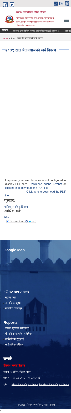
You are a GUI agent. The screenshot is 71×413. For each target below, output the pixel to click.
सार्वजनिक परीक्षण (14, 344)
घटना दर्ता (10, 297)
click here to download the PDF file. (26, 187)
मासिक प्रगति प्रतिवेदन (16, 206)
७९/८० (7, 217)
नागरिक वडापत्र (13, 308)
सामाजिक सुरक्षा (13, 303)
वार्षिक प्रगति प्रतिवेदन (17, 328)
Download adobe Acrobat (47, 184)
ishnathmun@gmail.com (25, 384)
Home (5, 38)
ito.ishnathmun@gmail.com (54, 384)
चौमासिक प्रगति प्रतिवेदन (19, 333)
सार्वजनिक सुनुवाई (14, 339)
